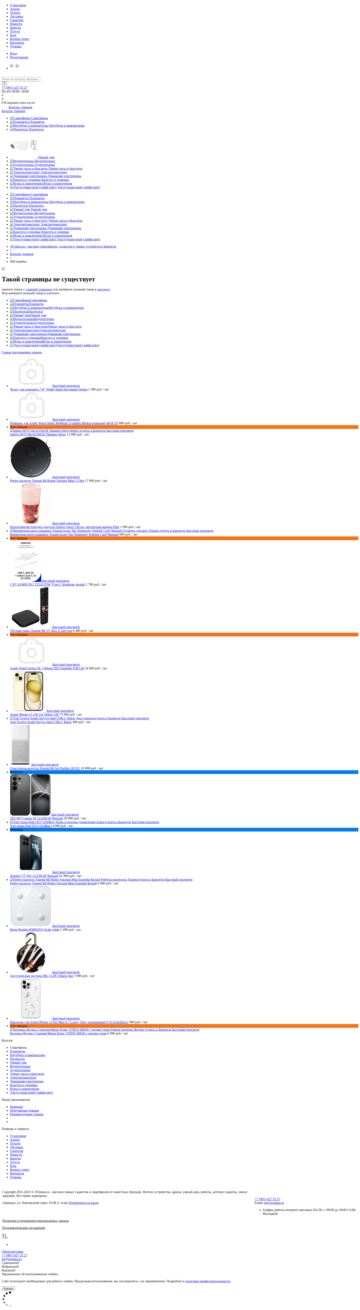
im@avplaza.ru (274, 1203)
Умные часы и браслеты (65, 168)
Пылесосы (36, 129)
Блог (13, 35)
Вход (13, 53)
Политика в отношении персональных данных (35, 1220)
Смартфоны (39, 118)
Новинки (16, 1106)
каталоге (103, 289)
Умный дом (46, 157)
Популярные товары (24, 1110)
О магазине (18, 5)
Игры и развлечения (57, 183)
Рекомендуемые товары (27, 1114)
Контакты (17, 42)
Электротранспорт (54, 172)
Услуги (15, 31)
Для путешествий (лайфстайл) (78, 187)
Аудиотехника (45, 165)
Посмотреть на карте (84, 1203)
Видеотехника (45, 161)
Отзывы (15, 46)
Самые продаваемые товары (22, 352)
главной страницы (39, 289)
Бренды (15, 27)
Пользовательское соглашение (23, 1228)
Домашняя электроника (64, 176)
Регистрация (19, 57)
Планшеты (37, 122)
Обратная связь (12, 1251)
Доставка (16, 16)
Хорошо (8, 1288)
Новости (16, 24)
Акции (15, 9)
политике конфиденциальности (207, 1281)
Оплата (15, 12)
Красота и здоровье (55, 180)
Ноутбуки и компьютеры (67, 125)
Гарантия (16, 20)
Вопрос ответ (19, 39)
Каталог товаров (20, 107)
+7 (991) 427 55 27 (14, 87)
